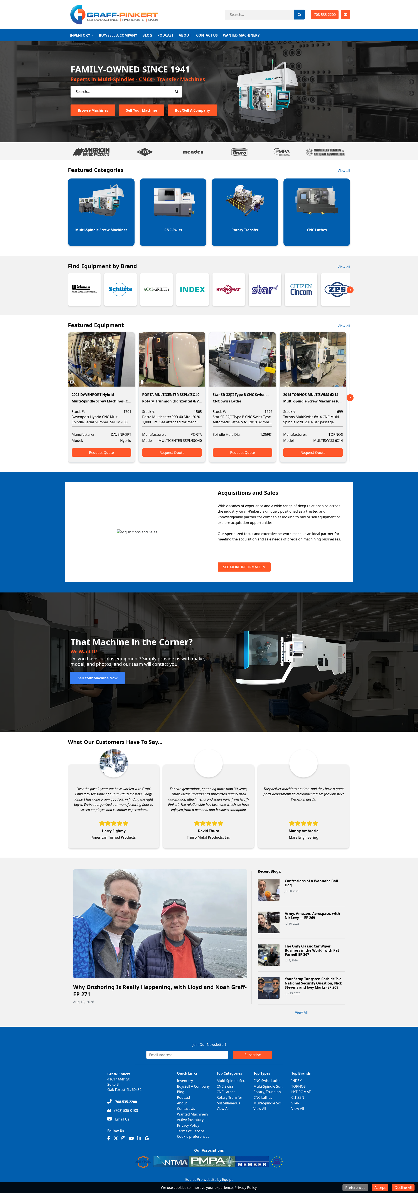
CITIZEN (297, 1097)
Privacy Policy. (245, 1187)
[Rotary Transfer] (245, 200)
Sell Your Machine (141, 110)
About (185, 35)
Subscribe (252, 1054)
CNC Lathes (226, 1091)
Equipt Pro (194, 1179)
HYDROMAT (301, 1091)
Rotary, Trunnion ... (268, 1091)
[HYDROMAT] (228, 289)
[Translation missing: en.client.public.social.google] (147, 1138)
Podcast (165, 35)
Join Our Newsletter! (209, 1044)
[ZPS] (337, 289)
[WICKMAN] (84, 289)
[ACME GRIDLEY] (156, 289)
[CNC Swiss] (173, 200)
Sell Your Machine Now (98, 678)
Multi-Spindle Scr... (231, 1080)
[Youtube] (131, 1138)
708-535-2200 (325, 14)
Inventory (80, 35)
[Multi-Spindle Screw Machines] (101, 200)
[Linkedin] (139, 1138)
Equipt (227, 1179)
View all (344, 170)
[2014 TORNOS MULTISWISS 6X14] (313, 362)
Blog (147, 35)
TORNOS (298, 1086)
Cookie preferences (193, 1136)
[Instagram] (123, 1138)
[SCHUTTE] (120, 289)
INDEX (296, 1080)
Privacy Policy (188, 1125)
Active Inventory (190, 1119)
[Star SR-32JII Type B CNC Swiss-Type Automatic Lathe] (242, 362)
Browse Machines (93, 110)
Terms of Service (190, 1131)
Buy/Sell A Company (118, 35)
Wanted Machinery (241, 35)
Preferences (355, 1187)
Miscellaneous (228, 1103)
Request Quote (101, 452)
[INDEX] (192, 289)
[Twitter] (116, 1138)
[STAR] (265, 289)
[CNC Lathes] (316, 200)
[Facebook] (108, 1138)
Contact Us (207, 35)
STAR (295, 1103)
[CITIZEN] (301, 289)
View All (301, 1012)
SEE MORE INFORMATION (244, 567)
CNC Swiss (225, 1086)
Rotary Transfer (229, 1097)
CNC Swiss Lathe (266, 1080)
